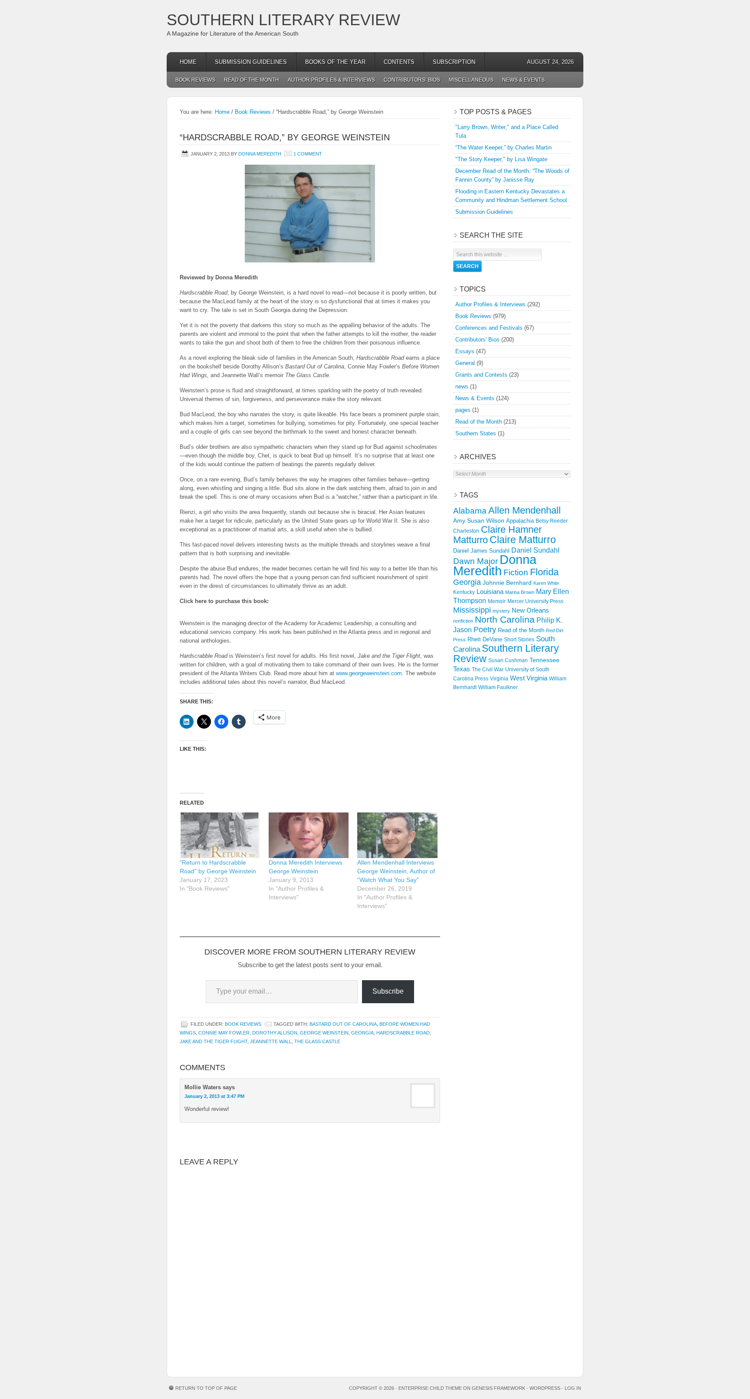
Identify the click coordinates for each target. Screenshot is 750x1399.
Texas (461, 669)
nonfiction (463, 620)
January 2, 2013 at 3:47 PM (214, 1096)
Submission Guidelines (251, 62)
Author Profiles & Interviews (331, 80)
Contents (399, 62)
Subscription (454, 62)
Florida (544, 572)
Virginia (499, 678)
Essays (464, 351)
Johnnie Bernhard (507, 582)
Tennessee (544, 659)
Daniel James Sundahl (481, 550)
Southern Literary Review (283, 20)
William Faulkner (498, 687)
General (465, 363)
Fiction (515, 572)
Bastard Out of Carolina (343, 1024)
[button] (310, 213)
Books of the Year (335, 62)
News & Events (523, 80)
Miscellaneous (471, 80)
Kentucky (464, 592)
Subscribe (388, 991)
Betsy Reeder (552, 521)
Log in (573, 1388)
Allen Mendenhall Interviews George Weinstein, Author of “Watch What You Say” (396, 871)
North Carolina (505, 619)
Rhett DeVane (484, 639)
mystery (501, 610)
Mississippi (472, 610)
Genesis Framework (498, 1388)
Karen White (546, 583)
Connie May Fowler (224, 1032)
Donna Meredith (259, 153)
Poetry (485, 629)
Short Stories (519, 640)
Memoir (497, 601)
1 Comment (307, 153)
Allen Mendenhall (524, 510)
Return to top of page (206, 1388)
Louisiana (490, 591)
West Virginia (528, 678)
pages (462, 410)
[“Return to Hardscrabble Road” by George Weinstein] (220, 835)
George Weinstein (324, 1032)
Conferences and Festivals (489, 328)
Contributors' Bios (477, 339)
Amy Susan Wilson (478, 520)
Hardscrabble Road (403, 1032)
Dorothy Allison (274, 1032)
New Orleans (530, 610)
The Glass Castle (317, 1041)
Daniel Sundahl (535, 550)
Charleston (466, 531)
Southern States (475, 433)
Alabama (470, 510)
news (461, 386)
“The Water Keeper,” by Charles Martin (503, 147)
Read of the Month (251, 80)
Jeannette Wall (271, 1041)
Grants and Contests (481, 374)
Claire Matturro (523, 539)
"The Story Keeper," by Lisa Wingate (501, 159)
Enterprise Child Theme (430, 1388)
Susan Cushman (508, 660)
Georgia (362, 1032)
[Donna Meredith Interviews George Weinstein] (309, 835)
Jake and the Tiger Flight (213, 1041)
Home (188, 62)
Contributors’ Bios (412, 80)
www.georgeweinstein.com (369, 673)
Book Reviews (195, 80)
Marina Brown (519, 592)
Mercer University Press (535, 601)
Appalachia (520, 520)
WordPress (545, 1388)
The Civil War (487, 669)
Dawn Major (475, 561)
